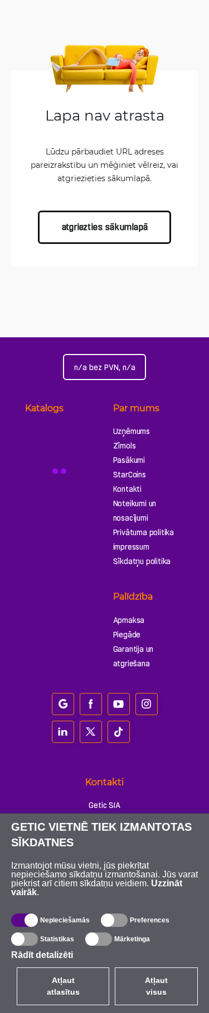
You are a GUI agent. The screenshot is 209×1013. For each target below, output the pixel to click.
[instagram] (146, 704)
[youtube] (119, 704)
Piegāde (127, 634)
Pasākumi (129, 460)
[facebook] (91, 704)
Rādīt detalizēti (42, 955)
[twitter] (91, 732)
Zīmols (124, 445)
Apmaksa (129, 620)
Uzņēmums (131, 431)
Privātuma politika (143, 532)
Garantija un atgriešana (133, 656)
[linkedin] (63, 732)
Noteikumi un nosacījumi (135, 510)
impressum (131, 546)
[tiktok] (119, 732)
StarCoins (129, 474)
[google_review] (63, 704)
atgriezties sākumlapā (105, 227)
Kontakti (127, 489)
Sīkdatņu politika (142, 561)
